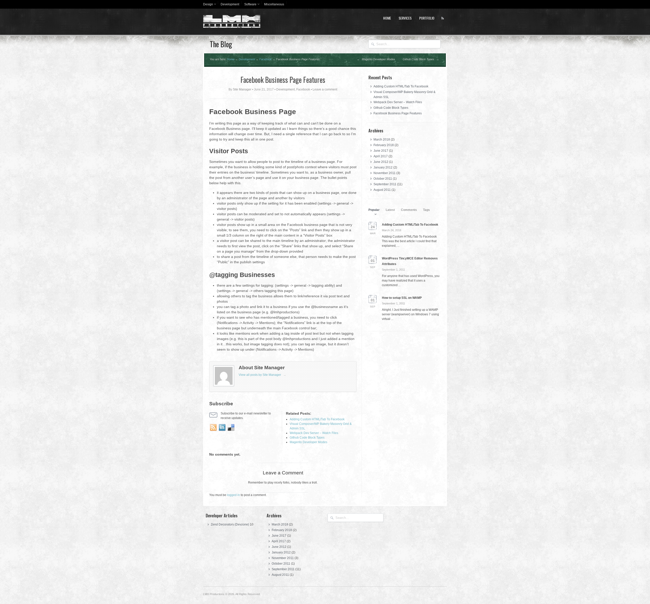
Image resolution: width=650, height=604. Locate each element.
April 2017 (380, 156)
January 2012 (383, 167)
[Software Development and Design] (231, 26)
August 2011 (382, 190)
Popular (374, 210)
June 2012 (380, 162)
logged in (233, 495)
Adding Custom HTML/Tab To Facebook (400, 86)
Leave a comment (325, 89)
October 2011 (382, 178)
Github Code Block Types (421, 59)
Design (207, 5)
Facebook (265, 59)
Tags (426, 210)
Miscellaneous (274, 4)
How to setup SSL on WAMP (402, 298)
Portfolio (426, 18)
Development (230, 4)
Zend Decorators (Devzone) (230, 524)
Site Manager (242, 89)
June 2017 (380, 150)
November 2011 (384, 173)
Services (405, 18)
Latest (390, 210)
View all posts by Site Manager (262, 375)
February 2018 (383, 145)
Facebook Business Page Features (282, 79)
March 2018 (381, 139)
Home (387, 18)
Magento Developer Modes (376, 59)
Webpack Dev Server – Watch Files (397, 102)
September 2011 (384, 184)
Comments (409, 210)
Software (249, 5)
